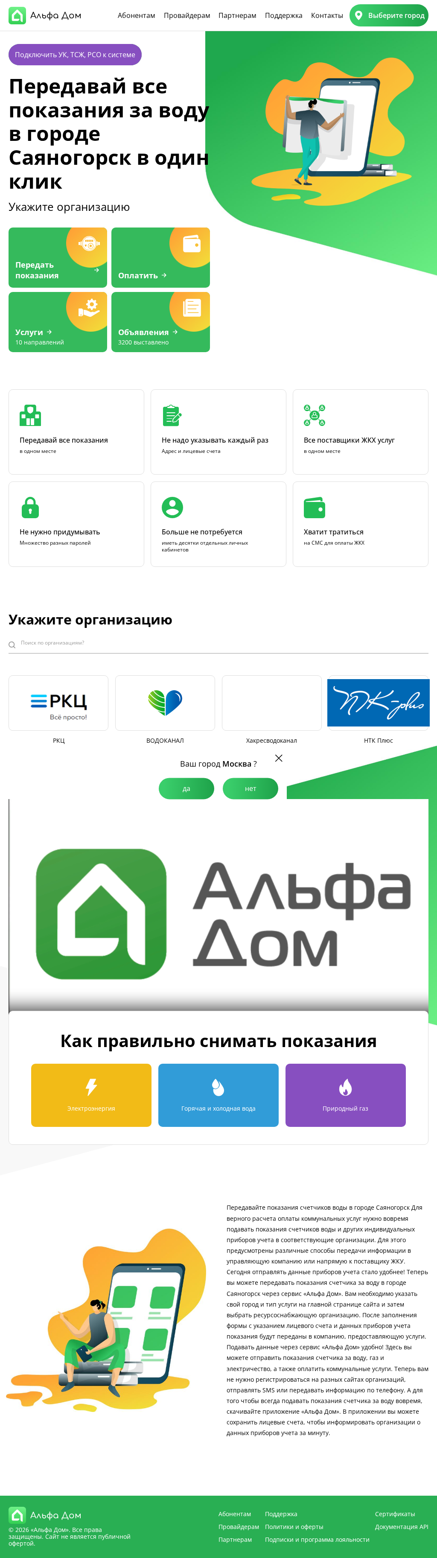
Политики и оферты (294, 1527)
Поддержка (284, 15)
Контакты (327, 15)
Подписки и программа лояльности (317, 1539)
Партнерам (237, 15)
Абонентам (136, 15)
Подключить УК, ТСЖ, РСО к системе (75, 54)
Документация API (401, 1527)
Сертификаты (395, 1514)
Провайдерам (187, 15)
